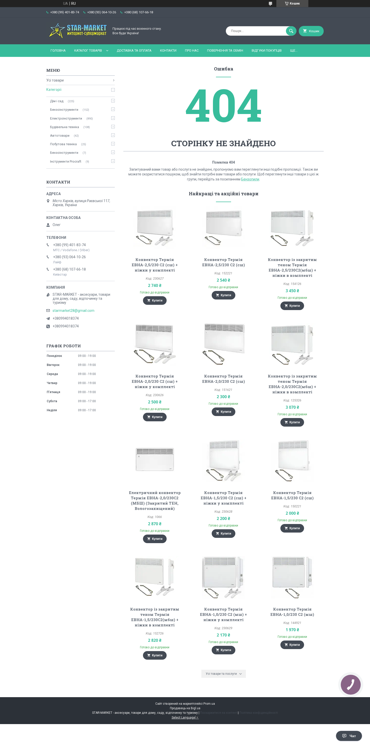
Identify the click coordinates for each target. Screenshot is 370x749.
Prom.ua (209, 703)
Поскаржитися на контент (218, 713)
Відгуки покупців (267, 50)
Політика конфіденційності (258, 713)
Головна (58, 50)
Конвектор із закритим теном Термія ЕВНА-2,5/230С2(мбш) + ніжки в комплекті (292, 267)
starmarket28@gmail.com (73, 311)
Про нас (192, 50)
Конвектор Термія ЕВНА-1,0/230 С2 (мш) (292, 612)
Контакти (168, 50)
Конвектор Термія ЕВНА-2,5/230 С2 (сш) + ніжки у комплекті (155, 265)
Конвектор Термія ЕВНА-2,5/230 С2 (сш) (223, 262)
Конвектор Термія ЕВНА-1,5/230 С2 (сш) (292, 495)
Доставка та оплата (134, 50)
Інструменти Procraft (65, 161)
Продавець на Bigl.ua (185, 708)
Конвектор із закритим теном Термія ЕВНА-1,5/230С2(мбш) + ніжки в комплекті (154, 617)
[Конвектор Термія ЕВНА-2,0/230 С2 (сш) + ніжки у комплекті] (154, 344)
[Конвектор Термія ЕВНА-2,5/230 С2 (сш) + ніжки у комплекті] (154, 227)
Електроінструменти (66, 118)
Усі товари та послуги (221, 674)
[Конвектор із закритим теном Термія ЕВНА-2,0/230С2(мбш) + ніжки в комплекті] (292, 344)
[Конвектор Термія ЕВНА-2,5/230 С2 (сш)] (223, 227)
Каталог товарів (88, 50)
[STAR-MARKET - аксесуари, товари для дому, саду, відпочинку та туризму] (76, 38)
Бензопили (250, 179)
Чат (353, 736)
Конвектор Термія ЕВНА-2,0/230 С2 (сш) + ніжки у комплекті (155, 381)
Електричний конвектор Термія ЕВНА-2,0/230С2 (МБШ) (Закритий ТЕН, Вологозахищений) (155, 500)
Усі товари (55, 80)
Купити (157, 300)
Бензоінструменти (64, 109)
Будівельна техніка (64, 127)
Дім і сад (56, 101)
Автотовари (59, 135)
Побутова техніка (63, 144)
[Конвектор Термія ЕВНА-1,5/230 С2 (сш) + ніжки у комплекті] (223, 460)
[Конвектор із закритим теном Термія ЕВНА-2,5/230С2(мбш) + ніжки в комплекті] (292, 227)
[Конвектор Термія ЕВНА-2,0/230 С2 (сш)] (223, 344)
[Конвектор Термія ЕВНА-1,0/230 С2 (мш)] (292, 577)
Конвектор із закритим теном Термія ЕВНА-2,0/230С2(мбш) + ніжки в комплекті (292, 383)
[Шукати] (291, 31)
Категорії (53, 90)
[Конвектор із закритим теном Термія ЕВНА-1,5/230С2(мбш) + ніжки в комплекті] (154, 577)
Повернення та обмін (225, 50)
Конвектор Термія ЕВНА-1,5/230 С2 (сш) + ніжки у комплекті (223, 498)
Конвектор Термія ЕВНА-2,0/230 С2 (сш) (223, 378)
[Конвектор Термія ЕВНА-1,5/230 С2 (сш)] (292, 460)
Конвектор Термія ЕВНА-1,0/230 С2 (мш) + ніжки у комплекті (223, 614)
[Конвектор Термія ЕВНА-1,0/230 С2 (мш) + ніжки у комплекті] (223, 577)
